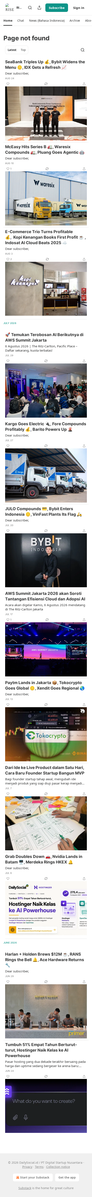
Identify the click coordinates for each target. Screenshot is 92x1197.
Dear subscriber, (17, 73)
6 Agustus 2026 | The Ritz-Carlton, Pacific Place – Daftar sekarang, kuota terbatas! (41, 348)
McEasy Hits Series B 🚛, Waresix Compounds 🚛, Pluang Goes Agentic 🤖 (45, 149)
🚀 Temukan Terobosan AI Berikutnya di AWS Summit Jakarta (44, 337)
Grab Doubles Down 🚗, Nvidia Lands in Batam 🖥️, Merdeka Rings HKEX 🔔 (43, 859)
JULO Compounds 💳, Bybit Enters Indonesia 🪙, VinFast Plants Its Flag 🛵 (43, 511)
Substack (24, 1188)
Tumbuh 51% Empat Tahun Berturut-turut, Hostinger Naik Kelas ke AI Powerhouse (41, 1050)
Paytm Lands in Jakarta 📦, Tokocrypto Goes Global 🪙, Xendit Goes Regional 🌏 (45, 685)
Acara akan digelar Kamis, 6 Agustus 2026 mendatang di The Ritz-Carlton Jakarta (45, 607)
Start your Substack (34, 1177)
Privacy (27, 1167)
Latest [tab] (12, 50)
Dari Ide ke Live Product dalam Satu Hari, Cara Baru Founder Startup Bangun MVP (44, 770)
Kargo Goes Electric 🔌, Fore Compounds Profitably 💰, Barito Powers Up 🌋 (45, 426)
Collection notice (58, 1167)
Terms (39, 1167)
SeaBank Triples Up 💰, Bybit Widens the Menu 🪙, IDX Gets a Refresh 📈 (45, 64)
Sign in (78, 8)
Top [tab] (23, 50)
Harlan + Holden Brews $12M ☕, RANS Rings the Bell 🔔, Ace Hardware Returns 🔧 (44, 960)
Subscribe (57, 8)
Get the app (67, 1177)
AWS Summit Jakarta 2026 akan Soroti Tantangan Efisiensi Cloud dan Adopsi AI (45, 596)
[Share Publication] (39, 7)
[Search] (30, 7)
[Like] (8, 83)
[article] (46, 100)
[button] (8, 20)
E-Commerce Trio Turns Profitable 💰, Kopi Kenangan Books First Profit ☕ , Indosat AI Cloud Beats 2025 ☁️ (46, 237)
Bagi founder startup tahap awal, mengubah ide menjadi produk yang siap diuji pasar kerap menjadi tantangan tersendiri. (43, 781)
